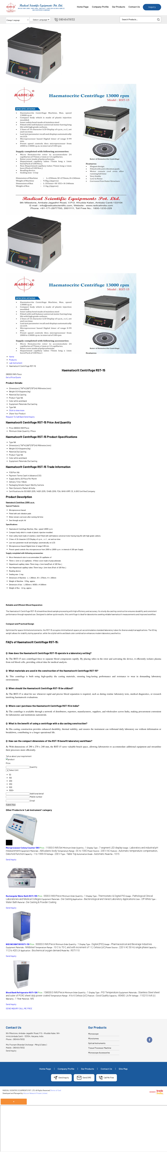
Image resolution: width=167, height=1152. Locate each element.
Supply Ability (14, 478)
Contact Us (134, 6)
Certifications (15, 491)
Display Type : (104, 848)
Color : (143, 899)
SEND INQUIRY (12, 1008)
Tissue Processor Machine (99, 1048)
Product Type (14, 455)
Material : (36, 902)
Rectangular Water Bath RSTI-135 (21, 896)
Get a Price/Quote (13, 377)
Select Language (40, 19)
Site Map (123, 1068)
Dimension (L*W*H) (17, 445)
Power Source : (99, 851)
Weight (12, 448)
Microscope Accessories (99, 1052)
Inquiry (152, 7)
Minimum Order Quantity (19, 431)
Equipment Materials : (38, 851)
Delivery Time (15, 482)
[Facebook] (149, 1042)
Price (11, 428)
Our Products (118, 6)
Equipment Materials (18, 461)
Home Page (83, 6)
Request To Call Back (15, 417)
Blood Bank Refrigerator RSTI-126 (21, 992)
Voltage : (54, 854)
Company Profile (100, 6)
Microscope (93, 1033)
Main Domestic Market (18, 488)
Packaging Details (16, 485)
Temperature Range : (72, 851)
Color (11, 458)
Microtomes (93, 1038)
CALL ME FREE (25, 1008)
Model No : (112, 854)
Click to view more (16, 410)
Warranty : (14, 999)
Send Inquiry (29, 417)
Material (12, 451)
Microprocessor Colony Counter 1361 (22, 848)
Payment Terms (15, 475)
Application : (104, 899)
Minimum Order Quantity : (75, 848)
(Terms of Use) (55, 1090)
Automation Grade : (91, 854)
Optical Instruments (96, 1043)
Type (11, 442)
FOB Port (13, 472)
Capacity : (35, 854)
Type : (69, 854)
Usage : (128, 944)
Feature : (98, 995)
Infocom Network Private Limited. (35, 1093)
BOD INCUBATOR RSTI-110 (17, 944)
